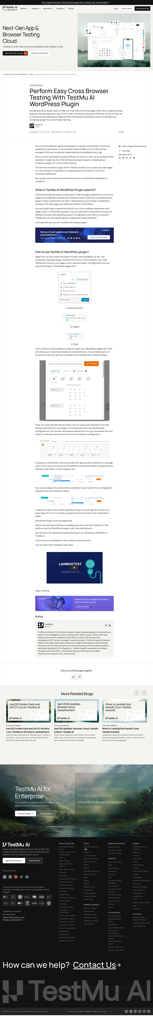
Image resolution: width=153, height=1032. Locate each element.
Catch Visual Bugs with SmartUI (116, 937)
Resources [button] (47, 8)
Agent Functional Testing (65, 865)
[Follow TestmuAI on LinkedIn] (135, 1011)
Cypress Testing (90, 914)
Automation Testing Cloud (66, 848)
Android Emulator (90, 893)
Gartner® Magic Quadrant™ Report (140, 918)
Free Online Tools (114, 895)
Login (116, 8)
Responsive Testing (66, 922)
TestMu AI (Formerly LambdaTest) (15, 74)
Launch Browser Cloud (116, 928)
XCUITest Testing (114, 853)
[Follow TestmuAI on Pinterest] (148, 1011)
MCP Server (63, 876)
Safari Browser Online (91, 871)
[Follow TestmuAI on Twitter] (130, 1011)
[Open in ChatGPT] (119, 158)
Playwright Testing (90, 917)
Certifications (113, 868)
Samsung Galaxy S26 (91, 847)
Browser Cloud (64, 901)
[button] (75, 568)
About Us (136, 852)
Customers (137, 859)
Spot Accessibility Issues (115, 942)
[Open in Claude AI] (16, 877)
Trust (135, 899)
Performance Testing (67, 898)
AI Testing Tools (114, 901)
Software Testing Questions (114, 890)
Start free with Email (39, 53)
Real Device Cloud (65, 882)
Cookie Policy (138, 896)
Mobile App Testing (66, 888)
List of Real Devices (91, 859)
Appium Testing (114, 847)
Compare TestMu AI (66, 941)
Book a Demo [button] (127, 8)
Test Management (66, 885)
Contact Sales (24, 813)
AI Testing (63, 891)
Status (110, 907)
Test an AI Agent (114, 916)
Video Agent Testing (66, 869)
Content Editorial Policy (141, 881)
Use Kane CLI (113, 924)
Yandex (86, 881)
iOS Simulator (88, 890)
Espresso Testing (115, 850)
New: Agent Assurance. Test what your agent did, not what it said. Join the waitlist (75, 2)
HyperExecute (64, 894)
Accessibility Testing (67, 919)
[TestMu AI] (74, 639)
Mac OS (86, 884)
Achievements (138, 865)
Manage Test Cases (115, 947)
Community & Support (141, 871)
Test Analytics (64, 934)
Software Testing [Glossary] (114, 882)
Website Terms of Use (141, 902)
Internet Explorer (90, 862)
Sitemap (111, 904)
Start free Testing (12, 860)
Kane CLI (62, 858)
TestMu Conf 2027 (115, 862)
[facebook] (120, 132)
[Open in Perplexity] (126, 158)
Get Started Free (142, 8)
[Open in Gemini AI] (134, 158)
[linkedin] (122, 132)
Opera (86, 877)
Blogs (110, 865)
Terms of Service (139, 890)
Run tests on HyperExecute (113, 931)
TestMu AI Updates (36, 85)
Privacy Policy (138, 893)
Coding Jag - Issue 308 (141, 923)
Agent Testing (64, 861)
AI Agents (60, 8)
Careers (136, 855)
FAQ (109, 878)
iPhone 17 (87, 852)
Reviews (136, 868)
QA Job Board (113, 886)
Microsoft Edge (89, 874)
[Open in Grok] (130, 158)
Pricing (70, 8)
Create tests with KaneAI (114, 920)
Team (135, 906)
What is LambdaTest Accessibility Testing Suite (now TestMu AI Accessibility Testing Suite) (120, 732)
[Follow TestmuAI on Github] (144, 1011)
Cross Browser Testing (67, 879)
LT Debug (62, 904)
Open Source (137, 877)
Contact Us (137, 909)
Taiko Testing (89, 924)
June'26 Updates (139, 926)
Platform (23, 8)
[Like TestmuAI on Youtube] (139, 1011)
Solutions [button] (35, 8)
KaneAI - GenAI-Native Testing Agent (67, 853)
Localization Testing (66, 925)
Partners (136, 874)
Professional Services (67, 937)
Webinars (111, 874)
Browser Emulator (90, 896)
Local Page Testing (66, 907)
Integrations (63, 931)
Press (135, 862)
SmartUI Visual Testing (67, 928)
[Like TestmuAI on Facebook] (126, 1011)
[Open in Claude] (123, 158)
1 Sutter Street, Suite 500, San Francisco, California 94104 (14, 918)
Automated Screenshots (64, 911)
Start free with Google (14, 53)
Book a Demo (46, 813)
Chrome (87, 868)
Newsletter (112, 871)
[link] (10, 8)
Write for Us (137, 884)
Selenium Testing (90, 908)
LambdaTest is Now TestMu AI (140, 848)
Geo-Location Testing (67, 915)
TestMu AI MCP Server (116, 950)
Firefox (86, 865)
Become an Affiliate (140, 887)
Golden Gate (88, 899)
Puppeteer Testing (91, 921)
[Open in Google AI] (27, 877)
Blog (31, 74)
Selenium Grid (89, 911)
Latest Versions (114, 898)
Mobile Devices (89, 887)
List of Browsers (90, 855)
